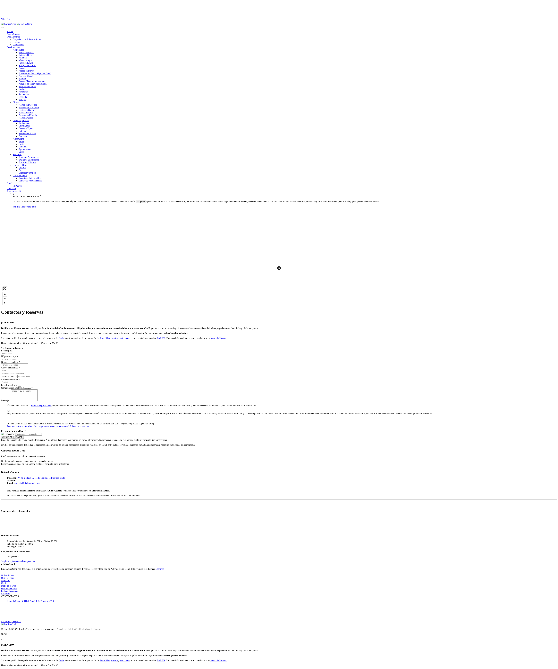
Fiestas (16, 102)
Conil (9, 183)
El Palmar (17, 186)
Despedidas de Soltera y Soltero (27, 39)
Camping (23, 146)
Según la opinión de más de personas (18, 561)
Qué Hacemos (13, 36)
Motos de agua (25, 60)
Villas (21, 152)
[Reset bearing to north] (5, 303)
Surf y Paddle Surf (27, 65)
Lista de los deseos (9, 591)
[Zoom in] (5, 294)
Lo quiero (141, 202)
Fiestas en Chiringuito (29, 107)
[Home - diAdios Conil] (16, 24)
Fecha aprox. (7, 350)
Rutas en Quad (25, 55)
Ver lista (16, 206)
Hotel (21, 141)
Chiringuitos (24, 125)
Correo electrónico (10, 367)
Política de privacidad (41, 405)
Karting (22, 89)
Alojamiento (18, 139)
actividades (125, 338)
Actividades (18, 44)
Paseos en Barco (26, 71)
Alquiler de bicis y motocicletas (33, 84)
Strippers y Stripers (27, 173)
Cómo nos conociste (10, 388)
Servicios (13, 47)
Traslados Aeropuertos (29, 157)
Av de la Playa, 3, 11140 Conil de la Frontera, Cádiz (41, 478)
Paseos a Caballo (26, 76)
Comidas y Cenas (21, 120)
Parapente (23, 91)
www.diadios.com (218, 338)
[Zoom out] (5, 298)
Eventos (16, 42)
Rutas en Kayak (26, 63)
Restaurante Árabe (27, 133)
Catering (22, 131)
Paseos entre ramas (27, 86)
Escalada (23, 97)
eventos (114, 338)
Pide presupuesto (28, 206)
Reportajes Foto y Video (30, 178)
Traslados (17, 154)
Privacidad (61, 629)
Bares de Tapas (26, 128)
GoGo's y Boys (20, 165)
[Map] (279, 258)
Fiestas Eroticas (26, 118)
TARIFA (161, 338)
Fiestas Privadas (26, 112)
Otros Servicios (20, 175)
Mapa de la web (8, 586)
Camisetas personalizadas (30, 180)
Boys (21, 170)
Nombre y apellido (10, 362)
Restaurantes (24, 123)
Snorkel (22, 78)
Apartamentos (25, 149)
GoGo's (22, 167)
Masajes (22, 99)
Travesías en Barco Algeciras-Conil (35, 73)
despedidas (105, 338)
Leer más (159, 569)
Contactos (11, 188)
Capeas (22, 68)
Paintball (23, 57)
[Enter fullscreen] (5, 289)
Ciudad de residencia (10, 379)
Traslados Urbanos (27, 162)
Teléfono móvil (9, 376)
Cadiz (61, 338)
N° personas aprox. (10, 356)
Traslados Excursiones (29, 159)
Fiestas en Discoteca (28, 105)
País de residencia (9, 385)
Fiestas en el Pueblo (28, 115)
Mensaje (6, 400)
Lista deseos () (14, 191)
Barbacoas (23, 136)
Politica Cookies (75, 629)
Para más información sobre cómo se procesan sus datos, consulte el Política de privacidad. (48, 426)
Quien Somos (13, 34)
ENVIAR (19, 437)
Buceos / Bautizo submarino (31, 81)
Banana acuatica (26, 52)
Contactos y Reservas (11, 621)
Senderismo (24, 94)
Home (10, 31)
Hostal (22, 144)
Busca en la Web (9, 588)
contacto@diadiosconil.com (27, 483)
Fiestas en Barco (26, 110)
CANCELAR (7, 437)
